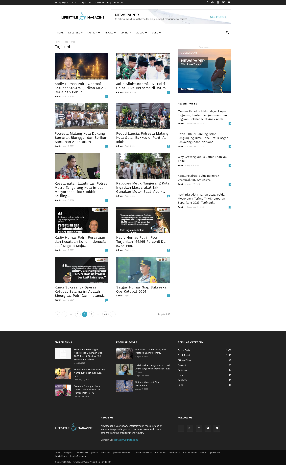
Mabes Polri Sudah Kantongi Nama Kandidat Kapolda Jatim (89, 372)
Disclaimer (99, 2)
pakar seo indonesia (123, 452)
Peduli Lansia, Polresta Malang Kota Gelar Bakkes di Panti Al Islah (142, 137)
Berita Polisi (160, 452)
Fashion (92, 32)
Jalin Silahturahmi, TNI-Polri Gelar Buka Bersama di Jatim (141, 86)
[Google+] (212, 2)
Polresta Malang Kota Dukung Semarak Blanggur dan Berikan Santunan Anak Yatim (81, 137)
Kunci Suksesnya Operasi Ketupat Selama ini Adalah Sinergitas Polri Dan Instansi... (80, 291)
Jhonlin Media (61, 456)
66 (105, 314)
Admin (58, 96)
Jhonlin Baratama (78, 456)
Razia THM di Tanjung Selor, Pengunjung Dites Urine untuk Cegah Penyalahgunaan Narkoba (203, 138)
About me (118, 2)
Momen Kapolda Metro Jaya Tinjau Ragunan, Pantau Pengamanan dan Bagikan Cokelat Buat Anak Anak (202, 115)
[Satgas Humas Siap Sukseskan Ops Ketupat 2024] (143, 270)
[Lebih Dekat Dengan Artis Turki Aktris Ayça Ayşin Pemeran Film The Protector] (124, 369)
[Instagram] (217, 2)
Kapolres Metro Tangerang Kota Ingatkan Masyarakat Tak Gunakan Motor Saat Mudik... (142, 187)
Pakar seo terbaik (144, 452)
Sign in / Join (86, 2)
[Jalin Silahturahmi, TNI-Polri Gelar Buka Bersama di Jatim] (143, 66)
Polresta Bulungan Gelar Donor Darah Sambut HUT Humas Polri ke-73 (88, 389)
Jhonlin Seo (215, 452)
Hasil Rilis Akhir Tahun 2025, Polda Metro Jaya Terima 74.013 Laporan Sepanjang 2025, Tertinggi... (201, 198)
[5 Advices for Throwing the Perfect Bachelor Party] (124, 353)
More (155, 32)
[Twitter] (223, 2)
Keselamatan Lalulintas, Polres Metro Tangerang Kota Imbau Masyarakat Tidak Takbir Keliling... (81, 189)
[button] (227, 33)
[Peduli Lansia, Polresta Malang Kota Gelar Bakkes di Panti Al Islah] (143, 116)
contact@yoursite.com (126, 439)
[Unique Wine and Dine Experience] (124, 386)
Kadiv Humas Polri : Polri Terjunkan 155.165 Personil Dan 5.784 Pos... (142, 241)
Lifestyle (74, 32)
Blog (109, 2)
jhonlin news (82, 452)
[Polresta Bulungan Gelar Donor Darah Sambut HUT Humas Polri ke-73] (63, 390)
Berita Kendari (190, 452)
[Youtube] (228, 2)
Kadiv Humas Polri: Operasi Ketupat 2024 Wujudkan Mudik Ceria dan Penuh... (80, 88)
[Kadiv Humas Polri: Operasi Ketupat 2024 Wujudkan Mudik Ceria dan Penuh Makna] (81, 66)
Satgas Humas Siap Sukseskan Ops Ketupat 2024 (142, 289)
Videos (140, 32)
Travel (109, 32)
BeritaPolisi (174, 452)
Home (60, 32)
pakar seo (105, 452)
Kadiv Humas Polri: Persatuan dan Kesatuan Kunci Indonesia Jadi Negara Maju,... (80, 241)
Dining (124, 32)
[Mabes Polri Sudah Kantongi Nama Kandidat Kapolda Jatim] (63, 373)
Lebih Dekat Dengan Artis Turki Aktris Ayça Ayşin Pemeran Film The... (152, 368)
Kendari (203, 452)
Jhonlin (94, 452)
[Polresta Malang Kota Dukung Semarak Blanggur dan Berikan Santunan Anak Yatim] (81, 116)
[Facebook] (207, 2)
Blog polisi (68, 452)
